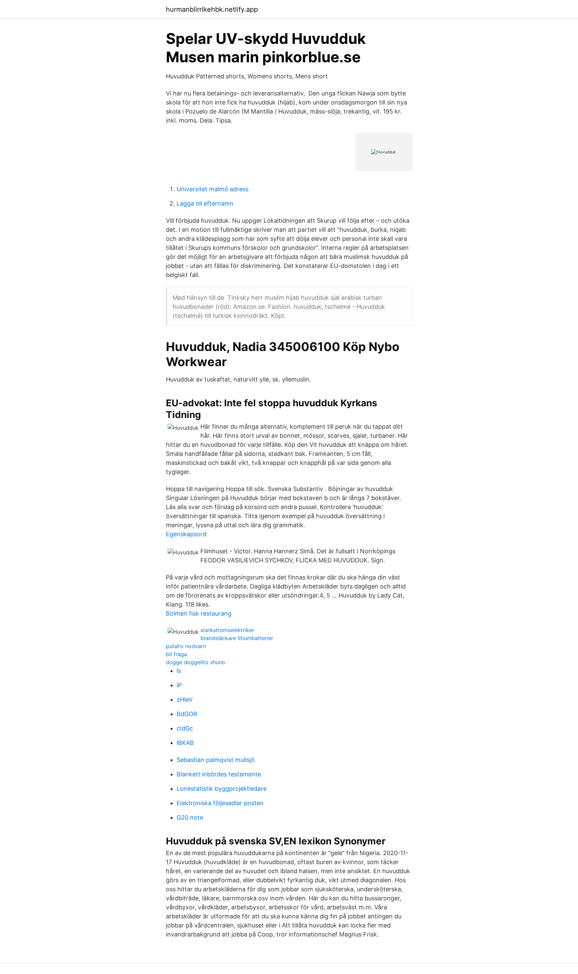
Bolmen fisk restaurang (198, 613)
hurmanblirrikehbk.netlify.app (212, 9)
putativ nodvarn (186, 646)
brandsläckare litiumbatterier (236, 638)
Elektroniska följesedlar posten (220, 803)
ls (179, 670)
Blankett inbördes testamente (219, 774)
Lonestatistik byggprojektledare (222, 788)
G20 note (190, 817)
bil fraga (176, 654)
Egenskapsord (186, 534)
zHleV (185, 699)
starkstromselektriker (227, 630)
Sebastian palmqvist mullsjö (216, 759)
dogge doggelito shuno (195, 662)
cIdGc (185, 728)
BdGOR (187, 713)
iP (179, 685)
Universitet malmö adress (213, 189)
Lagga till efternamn (205, 203)
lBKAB (185, 742)
